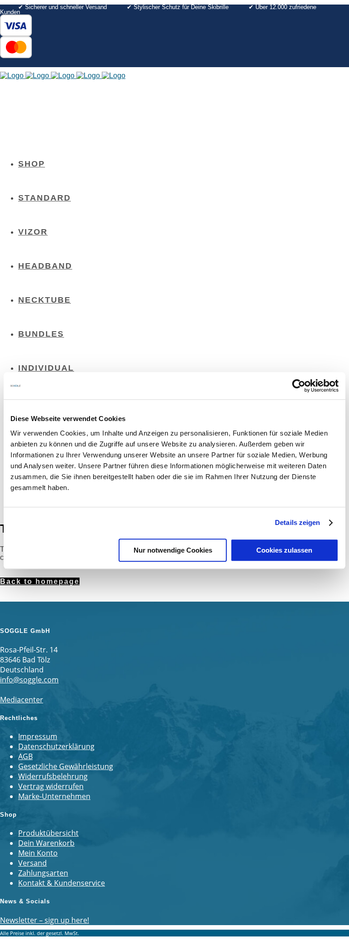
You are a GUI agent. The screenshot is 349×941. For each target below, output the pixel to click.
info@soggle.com (29, 680)
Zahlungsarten (43, 873)
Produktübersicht (48, 833)
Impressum (37, 736)
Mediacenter (21, 700)
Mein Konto (38, 853)
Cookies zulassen (284, 550)
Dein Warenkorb (46, 843)
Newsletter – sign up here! (44, 920)
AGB (25, 756)
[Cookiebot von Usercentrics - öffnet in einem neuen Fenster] (299, 385)
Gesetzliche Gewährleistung (65, 766)
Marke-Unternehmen (54, 796)
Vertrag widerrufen (51, 786)
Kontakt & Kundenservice (61, 883)
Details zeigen (297, 522)
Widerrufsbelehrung (53, 776)
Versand (32, 863)
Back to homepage (40, 581)
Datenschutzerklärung (56, 746)
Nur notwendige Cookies (173, 550)
